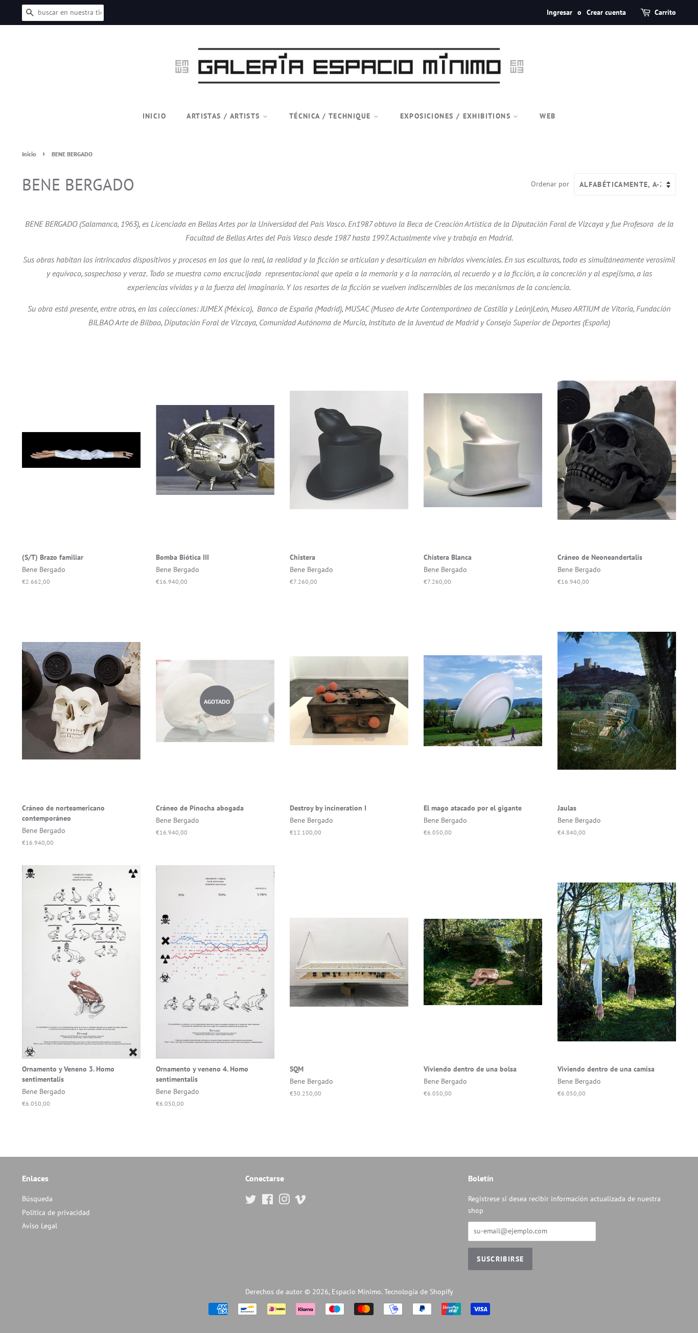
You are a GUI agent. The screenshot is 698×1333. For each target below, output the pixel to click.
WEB (547, 116)
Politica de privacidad (56, 1212)
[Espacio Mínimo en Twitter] (251, 1201)
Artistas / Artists (225, 116)
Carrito (665, 12)
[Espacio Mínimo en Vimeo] (300, 1201)
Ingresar (559, 12)
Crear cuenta (606, 12)
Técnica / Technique (331, 116)
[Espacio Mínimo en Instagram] (284, 1201)
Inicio (154, 116)
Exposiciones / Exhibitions (457, 116)
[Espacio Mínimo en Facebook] (267, 1201)
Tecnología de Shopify (418, 1291)
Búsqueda (37, 1198)
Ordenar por (550, 183)
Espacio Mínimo (356, 1291)
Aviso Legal (39, 1225)
